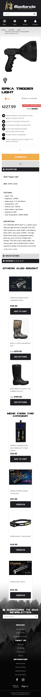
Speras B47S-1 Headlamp (20, 536)
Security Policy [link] (20, 674)
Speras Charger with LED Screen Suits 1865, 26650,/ (19, 448)
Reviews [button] (9, 261)
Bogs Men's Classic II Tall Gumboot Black (20, 389)
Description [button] (11, 169)
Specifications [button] (12, 256)
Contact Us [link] (21, 652)
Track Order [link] (20, 633)
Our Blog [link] (20, 648)
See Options (20, 356)
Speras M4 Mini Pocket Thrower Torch (19, 299)
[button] (20, 164)
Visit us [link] (20, 656)
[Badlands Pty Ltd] (20, 4)
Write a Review (30, 98)
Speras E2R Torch (17, 581)
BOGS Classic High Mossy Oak (20, 344)
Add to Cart (20, 311)
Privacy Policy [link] (20, 667)
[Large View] (5, 80)
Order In (21, 157)
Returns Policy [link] (20, 671)
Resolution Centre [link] (20, 636)
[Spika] (9, 98)
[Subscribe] (36, 617)
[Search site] (34, 14)
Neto (27, 694)
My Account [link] (20, 629)
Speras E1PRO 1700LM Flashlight (19, 492)
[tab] (20, 169)
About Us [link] (20, 644)
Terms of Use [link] (20, 663)
